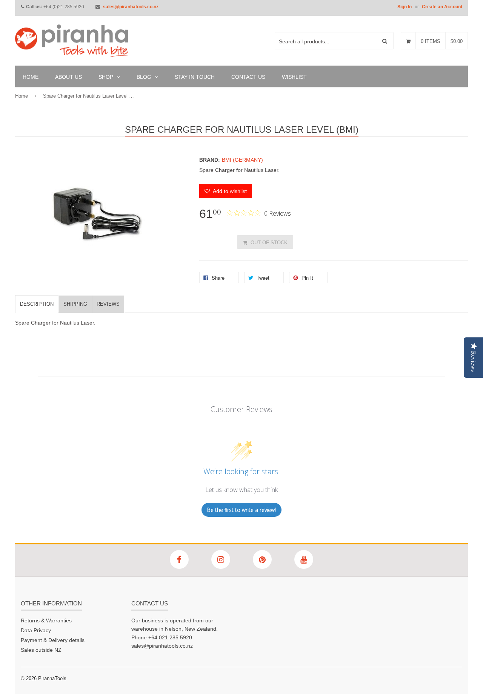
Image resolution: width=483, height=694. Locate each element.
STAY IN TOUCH (195, 77)
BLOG (145, 77)
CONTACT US (248, 77)
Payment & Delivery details (53, 640)
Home (21, 96)
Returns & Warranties (46, 620)
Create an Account (442, 6)
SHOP (106, 77)
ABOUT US (68, 77)
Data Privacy (36, 630)
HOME (30, 77)
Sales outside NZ (41, 650)
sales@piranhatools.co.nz (130, 6)
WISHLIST (294, 77)
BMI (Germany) (242, 160)
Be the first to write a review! (241, 509)
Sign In (404, 6)
